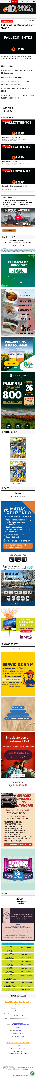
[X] (22, 1)
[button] (9, 1)
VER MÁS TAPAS (18, 484)
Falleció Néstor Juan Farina (10, 161)
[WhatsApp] (19, 1)
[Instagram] (28, 1)
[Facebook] (25, 1)
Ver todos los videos (9, 230)
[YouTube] (33, 1)
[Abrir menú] (3, 16)
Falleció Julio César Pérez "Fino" (11, 137)
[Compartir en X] (8, 111)
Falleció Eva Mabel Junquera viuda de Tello (15, 186)
